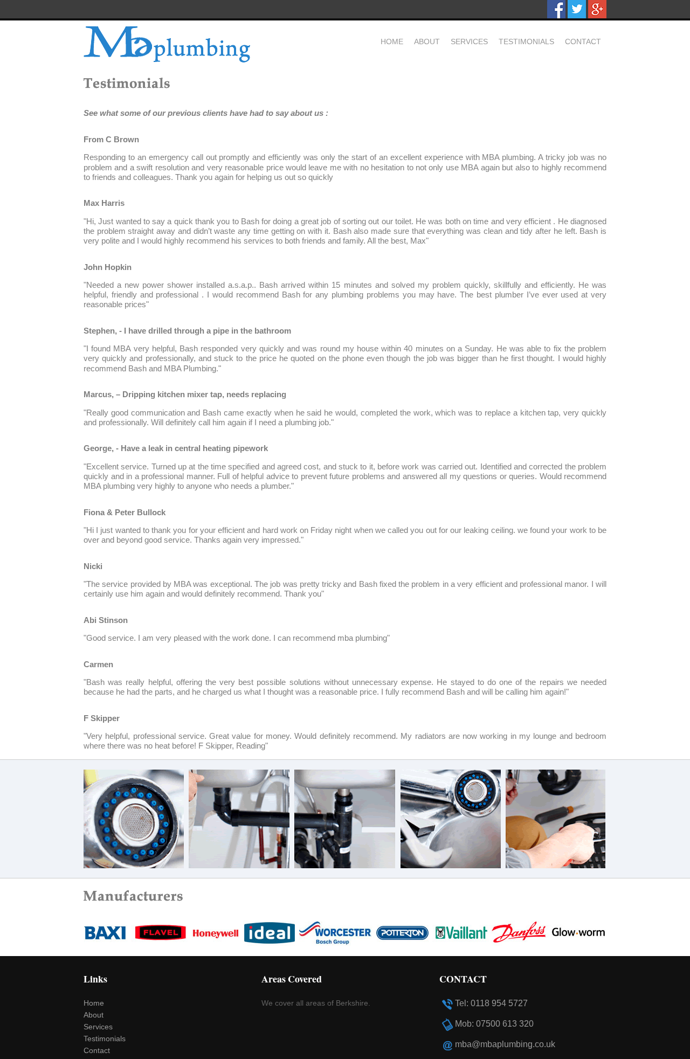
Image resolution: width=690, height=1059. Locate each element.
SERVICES (469, 42)
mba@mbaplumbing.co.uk (505, 1044)
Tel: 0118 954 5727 (491, 1003)
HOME (392, 42)
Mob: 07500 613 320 (494, 1023)
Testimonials (105, 1039)
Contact (97, 1051)
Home (94, 1003)
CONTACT (583, 42)
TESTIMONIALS (526, 42)
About (94, 1015)
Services (98, 1027)
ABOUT (427, 42)
